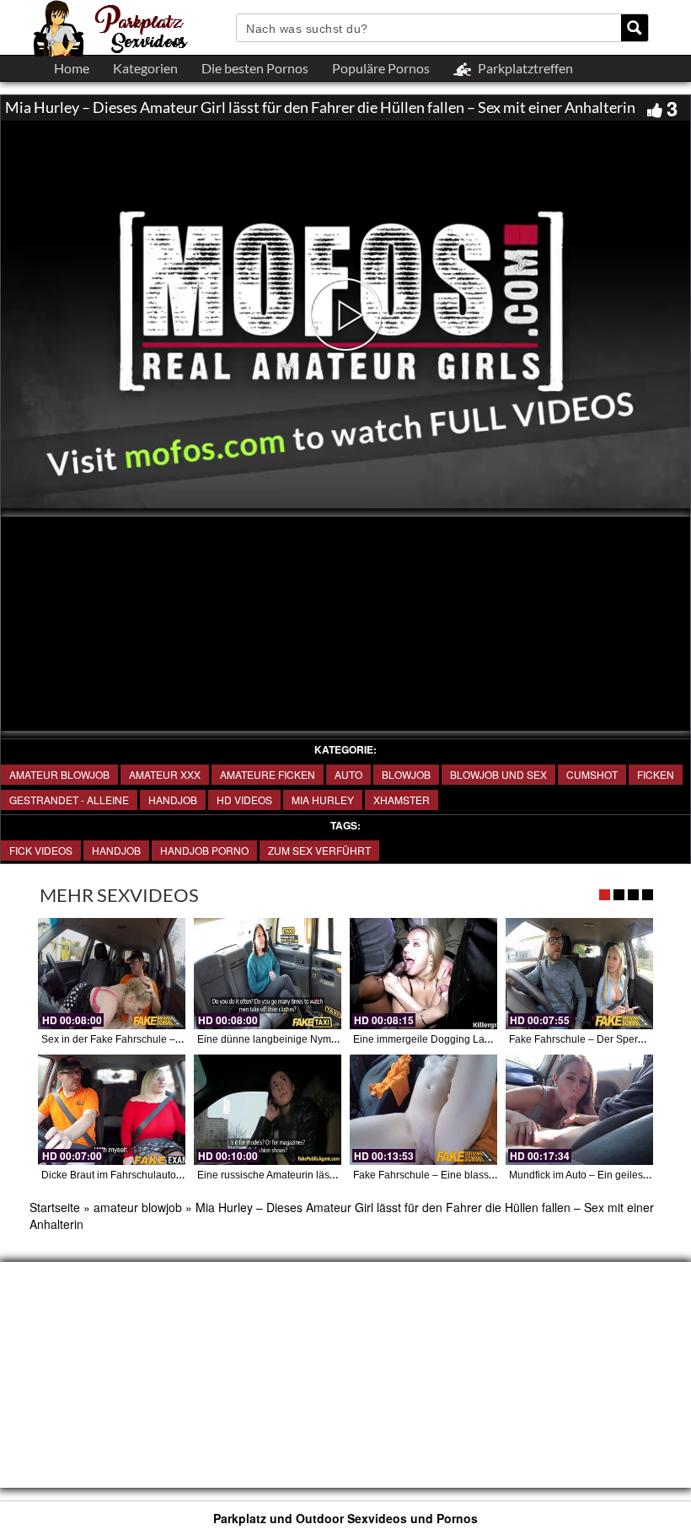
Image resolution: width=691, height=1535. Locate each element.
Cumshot (592, 774)
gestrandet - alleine (69, 799)
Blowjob (406, 774)
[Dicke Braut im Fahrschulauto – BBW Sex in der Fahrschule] (111, 1110)
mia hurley (323, 799)
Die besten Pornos (254, 68)
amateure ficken (267, 774)
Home (71, 68)
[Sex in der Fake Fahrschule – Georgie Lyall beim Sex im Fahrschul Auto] (111, 973)
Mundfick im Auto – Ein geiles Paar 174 (598, 1175)
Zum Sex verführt (319, 850)
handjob (116, 850)
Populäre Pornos (381, 68)
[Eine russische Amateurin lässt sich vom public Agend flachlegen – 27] (267, 1110)
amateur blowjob (59, 774)
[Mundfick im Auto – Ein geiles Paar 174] (579, 1110)
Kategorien (145, 68)
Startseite (54, 1207)
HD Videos (244, 799)
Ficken (655, 774)
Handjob (172, 799)
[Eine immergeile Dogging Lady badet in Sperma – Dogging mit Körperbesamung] (423, 973)
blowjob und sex (498, 774)
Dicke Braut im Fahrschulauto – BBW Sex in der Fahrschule (177, 1175)
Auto (348, 774)
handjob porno (204, 850)
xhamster (401, 799)
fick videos (40, 850)
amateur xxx (165, 774)
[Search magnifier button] (634, 27)
